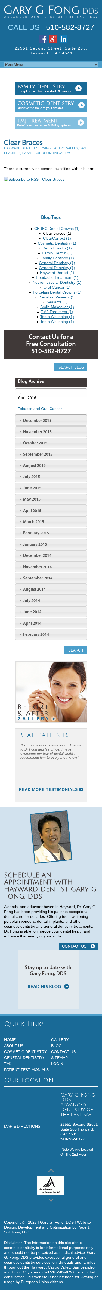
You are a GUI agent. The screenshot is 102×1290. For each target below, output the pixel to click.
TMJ (8, 1063)
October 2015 (34, 443)
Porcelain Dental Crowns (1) (57, 292)
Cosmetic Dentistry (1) (57, 243)
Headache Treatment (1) (57, 277)
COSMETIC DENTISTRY (25, 1052)
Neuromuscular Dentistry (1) (57, 282)
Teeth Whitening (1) (57, 316)
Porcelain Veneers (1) (57, 297)
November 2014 (37, 567)
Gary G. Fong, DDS (57, 1222)
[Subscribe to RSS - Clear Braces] (34, 179)
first (51, 88)
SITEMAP (59, 1058)
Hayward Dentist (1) (57, 272)
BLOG (56, 1046)
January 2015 (34, 544)
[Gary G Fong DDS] (51, 11)
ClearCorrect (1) (57, 238)
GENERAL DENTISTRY (24, 1058)
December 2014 (36, 556)
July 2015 (31, 477)
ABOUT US (13, 1046)
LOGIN (57, 1063)
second (51, 105)
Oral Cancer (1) (57, 287)
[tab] (51, 395)
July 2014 (31, 601)
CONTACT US (78, 946)
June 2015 (31, 488)
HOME (10, 1040)
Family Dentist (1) (57, 253)
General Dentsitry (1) (57, 268)
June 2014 (31, 612)
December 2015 (36, 421)
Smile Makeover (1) (57, 307)
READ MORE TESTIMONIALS (48, 789)
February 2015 (35, 533)
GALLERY (60, 1040)
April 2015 (31, 511)
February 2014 (35, 634)
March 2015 (33, 522)
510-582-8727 (70, 27)
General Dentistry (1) (57, 263)
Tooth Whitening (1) (57, 321)
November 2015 (37, 432)
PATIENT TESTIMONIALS (26, 1069)
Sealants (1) (57, 302)
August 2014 (34, 589)
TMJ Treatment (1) (57, 312)
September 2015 (37, 454)
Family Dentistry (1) (57, 258)
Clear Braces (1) (57, 233)
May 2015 (31, 499)
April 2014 (31, 623)
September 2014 (37, 578)
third (51, 123)
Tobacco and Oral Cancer (40, 408)
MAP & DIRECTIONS (22, 1126)
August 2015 (34, 466)
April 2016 (27, 398)
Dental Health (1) (57, 248)
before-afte (51, 692)
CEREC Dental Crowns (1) (57, 228)
